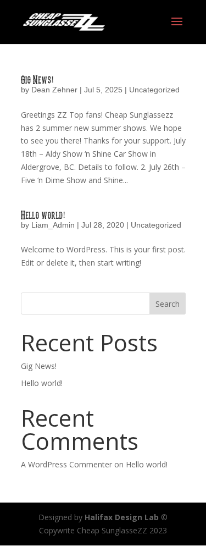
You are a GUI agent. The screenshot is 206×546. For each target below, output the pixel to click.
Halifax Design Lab (122, 517)
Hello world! (43, 214)
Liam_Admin (53, 224)
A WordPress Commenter (66, 464)
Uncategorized (154, 89)
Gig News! (37, 79)
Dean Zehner (54, 89)
